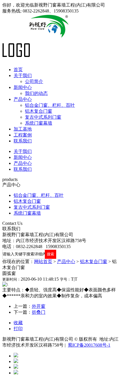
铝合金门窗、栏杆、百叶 (50, 105)
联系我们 (23, 140)
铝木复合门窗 (38, 111)
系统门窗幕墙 (38, 123)
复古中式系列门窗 (43, 117)
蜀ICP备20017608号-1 (89, 345)
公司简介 (34, 81)
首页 (18, 69)
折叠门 (38, 312)
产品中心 (23, 99)
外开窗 (38, 306)
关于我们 (23, 75)
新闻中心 (23, 87)
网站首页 (43, 261)
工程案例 (23, 135)
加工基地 (23, 129)
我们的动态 (36, 93)
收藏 (18, 322)
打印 (18, 328)
